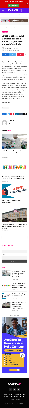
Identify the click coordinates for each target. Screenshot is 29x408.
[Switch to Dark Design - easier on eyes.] (26, 10)
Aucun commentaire (7, 50)
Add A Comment (14, 237)
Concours (5, 32)
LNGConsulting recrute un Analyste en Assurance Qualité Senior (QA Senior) (13, 178)
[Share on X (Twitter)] (12, 54)
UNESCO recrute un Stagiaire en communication (11, 202)
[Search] (24, 10)
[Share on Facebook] (5, 54)
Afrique (16, 396)
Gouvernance (7, 396)
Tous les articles (14, 399)
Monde (22, 396)
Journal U (9, 48)
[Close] (27, 4)
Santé (18, 15)
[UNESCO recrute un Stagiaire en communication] (14, 191)
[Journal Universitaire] (14, 10)
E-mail (3, 254)
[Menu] (3, 10)
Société (11, 15)
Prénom (4, 249)
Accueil (3, 27)
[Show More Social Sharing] (25, 54)
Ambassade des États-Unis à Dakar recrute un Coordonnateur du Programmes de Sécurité (14, 226)
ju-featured (5, 107)
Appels (4, 15)
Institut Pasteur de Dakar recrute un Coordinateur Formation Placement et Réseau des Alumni (13, 153)
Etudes (24, 15)
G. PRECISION (20, 403)
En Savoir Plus (13, 5)
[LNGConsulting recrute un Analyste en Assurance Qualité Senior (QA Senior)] (14, 167)
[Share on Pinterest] (20, 54)
